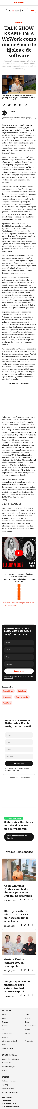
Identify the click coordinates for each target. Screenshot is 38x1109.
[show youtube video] (19, 553)
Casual (27, 1014)
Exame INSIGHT (7, 1033)
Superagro (5, 1085)
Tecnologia (29, 1041)
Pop (26, 1037)
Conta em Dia (6, 1063)
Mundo (27, 1030)
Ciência (27, 1018)
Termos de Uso (22, 676)
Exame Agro (6, 1037)
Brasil (4, 1018)
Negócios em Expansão (10, 1092)
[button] (3, 10)
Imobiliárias (8, 691)
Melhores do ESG (8, 1088)
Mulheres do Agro (8, 1067)
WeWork (7, 703)
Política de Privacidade (12, 770)
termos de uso (7, 1100)
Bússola (4, 1070)
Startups (7, 697)
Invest (4, 1045)
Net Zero (28, 1033)
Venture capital (22, 697)
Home (4, 1014)
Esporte (27, 1022)
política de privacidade (10, 1106)
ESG (3, 1030)
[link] (9, 105)
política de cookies (9, 1103)
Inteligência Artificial (9, 1041)
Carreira (5, 1022)
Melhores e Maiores (9, 1081)
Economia (5, 1026)
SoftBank (22, 691)
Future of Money (30, 1026)
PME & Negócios (7, 1049)
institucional (7, 1097)
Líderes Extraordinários (10, 1059)
